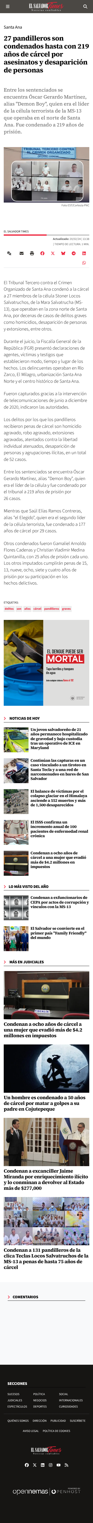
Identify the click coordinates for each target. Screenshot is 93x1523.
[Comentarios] (10, 253)
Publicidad (58, 1421)
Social (63, 1394)
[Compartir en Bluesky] (63, 253)
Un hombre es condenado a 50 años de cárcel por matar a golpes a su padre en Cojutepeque (44, 1103)
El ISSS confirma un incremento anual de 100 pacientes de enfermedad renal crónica (59, 829)
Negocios (40, 1400)
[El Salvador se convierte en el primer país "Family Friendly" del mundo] (16, 938)
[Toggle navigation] (8, 6)
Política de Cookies (56, 1431)
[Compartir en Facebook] (42, 253)
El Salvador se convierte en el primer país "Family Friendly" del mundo (59, 933)
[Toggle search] (85, 6)
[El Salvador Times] (46, 6)
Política (39, 1394)
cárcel (37, 609)
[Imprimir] (32, 253)
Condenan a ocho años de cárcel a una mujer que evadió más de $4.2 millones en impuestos (58, 860)
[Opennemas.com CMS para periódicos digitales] (46, 1497)
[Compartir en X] (53, 253)
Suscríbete (77, 1421)
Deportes (40, 1407)
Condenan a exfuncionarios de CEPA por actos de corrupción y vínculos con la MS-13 (60, 902)
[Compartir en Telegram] (73, 253)
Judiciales (14, 1400)
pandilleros (51, 609)
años (27, 609)
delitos (9, 609)
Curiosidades (68, 1407)
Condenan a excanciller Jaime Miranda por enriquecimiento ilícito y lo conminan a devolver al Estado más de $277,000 (46, 1179)
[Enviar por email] (21, 253)
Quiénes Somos (18, 1421)
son (19, 609)
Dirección (40, 1421)
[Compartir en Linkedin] (84, 253)
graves (66, 609)
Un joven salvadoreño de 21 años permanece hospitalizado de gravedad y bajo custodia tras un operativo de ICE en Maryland (59, 739)
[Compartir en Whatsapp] (84, 263)
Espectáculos (17, 1407)
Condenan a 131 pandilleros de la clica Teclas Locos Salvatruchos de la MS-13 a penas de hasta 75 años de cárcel (46, 1259)
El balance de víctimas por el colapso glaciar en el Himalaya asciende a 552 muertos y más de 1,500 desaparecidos (59, 798)
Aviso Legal (31, 1431)
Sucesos (13, 1394)
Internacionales (71, 1400)
